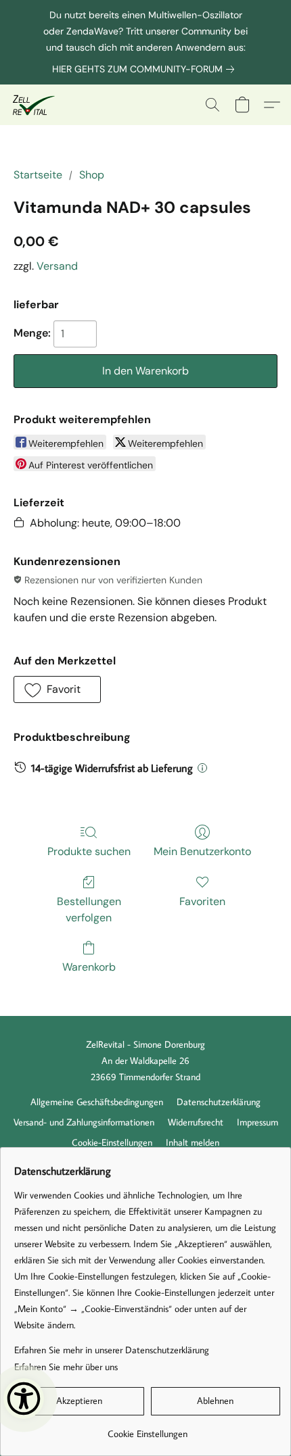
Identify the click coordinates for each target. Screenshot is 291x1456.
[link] (146, 69)
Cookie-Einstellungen (112, 1142)
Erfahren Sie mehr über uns (66, 1367)
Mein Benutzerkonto (202, 851)
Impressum (257, 1122)
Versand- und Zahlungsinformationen (84, 1122)
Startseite (38, 175)
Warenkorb (89, 967)
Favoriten (202, 901)
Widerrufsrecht (195, 1122)
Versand (57, 266)
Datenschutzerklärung (219, 1102)
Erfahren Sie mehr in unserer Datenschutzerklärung (111, 1350)
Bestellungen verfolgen (89, 909)
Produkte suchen (89, 851)
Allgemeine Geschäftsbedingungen (96, 1102)
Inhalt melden (192, 1142)
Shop (91, 175)
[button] (34, 104)
